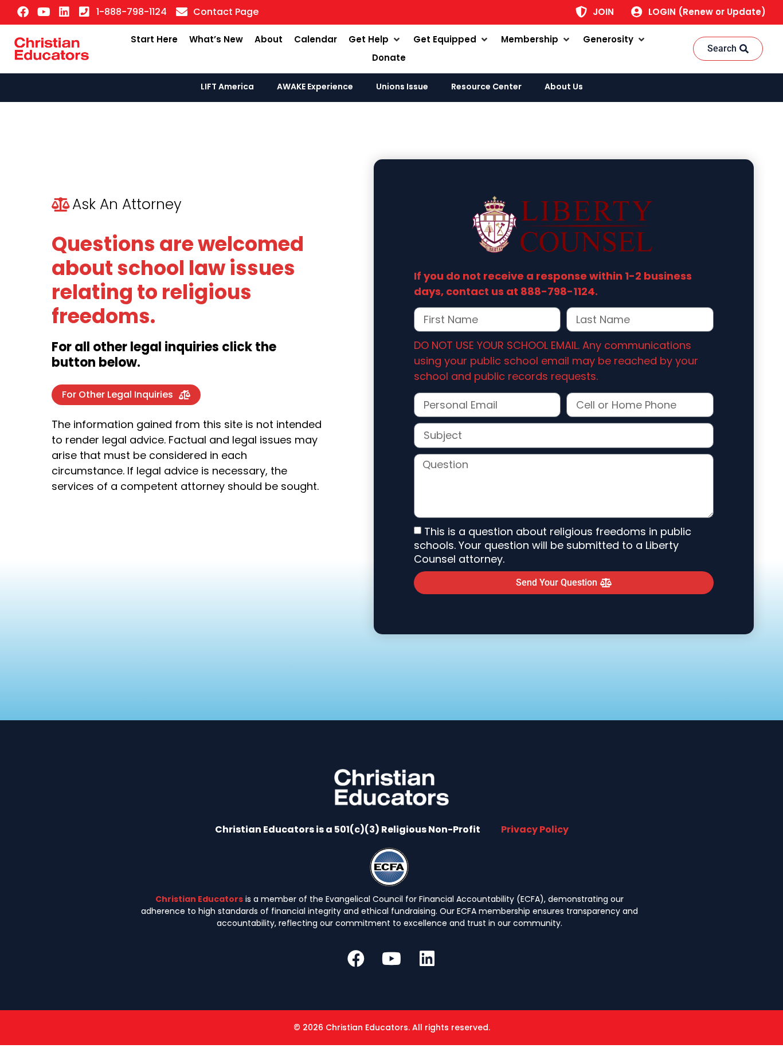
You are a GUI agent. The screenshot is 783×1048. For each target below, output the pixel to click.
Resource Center (486, 86)
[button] (375, 39)
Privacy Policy (535, 829)
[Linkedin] (64, 12)
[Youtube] (43, 12)
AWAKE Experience (315, 86)
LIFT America (227, 86)
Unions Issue (402, 86)
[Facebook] (23, 12)
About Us (564, 86)
